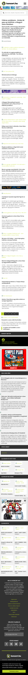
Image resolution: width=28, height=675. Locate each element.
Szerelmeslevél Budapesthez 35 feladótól (13, 433)
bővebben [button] (20, 667)
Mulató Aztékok (5, 466)
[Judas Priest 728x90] (14, 188)
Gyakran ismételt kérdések (14, 603)
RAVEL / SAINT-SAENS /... (21, 532)
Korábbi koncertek (14, 608)
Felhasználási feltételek (14, 614)
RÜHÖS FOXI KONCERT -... (7, 532)
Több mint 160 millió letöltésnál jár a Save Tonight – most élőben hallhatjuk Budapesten (13, 398)
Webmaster (14, 616)
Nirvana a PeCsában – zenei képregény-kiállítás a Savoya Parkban (13, 239)
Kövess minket (5, 447)
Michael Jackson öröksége (9, 75)
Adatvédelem (14, 610)
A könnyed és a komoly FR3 (21, 552)
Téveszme (17, 466)
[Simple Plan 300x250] (14, 369)
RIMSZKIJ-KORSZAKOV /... (7, 552)
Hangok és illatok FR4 (6, 542)
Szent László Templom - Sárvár (21, 486)
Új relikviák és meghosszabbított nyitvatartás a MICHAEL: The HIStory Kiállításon (12, 54)
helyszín (18, 606)
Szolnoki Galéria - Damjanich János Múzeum (21, 495)
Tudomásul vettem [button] (14, 671)
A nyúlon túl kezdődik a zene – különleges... (12, 328)
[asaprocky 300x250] (14, 519)
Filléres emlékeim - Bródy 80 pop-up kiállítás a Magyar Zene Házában (13, 22)
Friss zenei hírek (5, 373)
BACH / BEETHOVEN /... (6, 561)
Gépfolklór (4, 473)
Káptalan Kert (4, 484)
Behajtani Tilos (18, 473)
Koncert (10, 606)
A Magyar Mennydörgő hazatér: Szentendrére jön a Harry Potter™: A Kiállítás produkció (12, 103)
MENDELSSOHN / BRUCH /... (21, 561)
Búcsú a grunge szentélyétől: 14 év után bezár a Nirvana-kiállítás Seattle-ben (13, 170)
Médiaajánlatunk (14, 601)
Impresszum (14, 599)
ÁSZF (14, 612)
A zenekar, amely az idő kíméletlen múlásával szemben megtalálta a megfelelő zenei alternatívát (14, 416)
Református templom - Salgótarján (7, 494)
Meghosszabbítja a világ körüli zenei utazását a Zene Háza (12, 147)
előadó (14, 606)
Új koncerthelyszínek (7, 476)
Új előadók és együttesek (8, 458)
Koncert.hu (4, 452)
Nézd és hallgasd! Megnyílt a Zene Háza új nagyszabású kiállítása (13, 261)
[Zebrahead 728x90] (14, 92)
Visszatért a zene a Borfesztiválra (11, 320)
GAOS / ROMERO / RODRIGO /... (21, 542)
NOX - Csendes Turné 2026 (21, 571)
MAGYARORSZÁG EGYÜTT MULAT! (7, 571)
